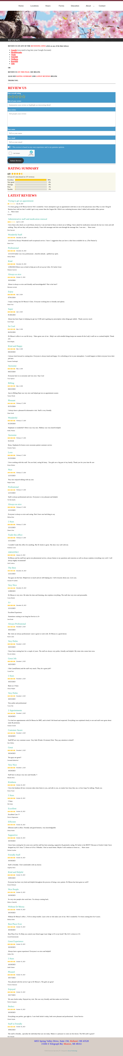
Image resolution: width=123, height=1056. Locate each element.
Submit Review (15, 161)
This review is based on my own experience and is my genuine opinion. (38, 147)
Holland (74, 1041)
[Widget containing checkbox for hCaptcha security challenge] (21, 153)
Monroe (67, 1043)
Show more (15, 212)
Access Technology (72, 1050)
